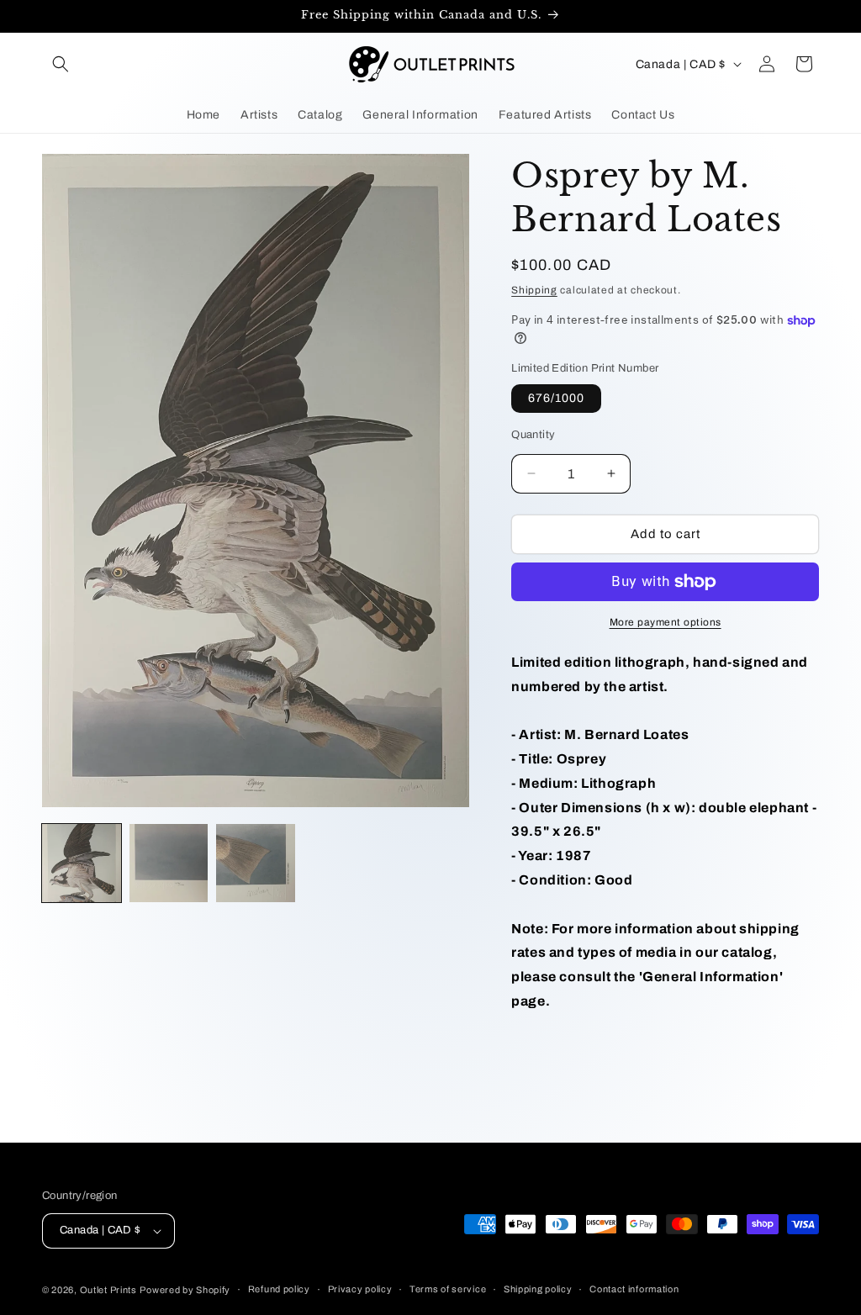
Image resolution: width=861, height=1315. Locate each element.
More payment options (665, 622)
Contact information (634, 1289)
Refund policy (279, 1289)
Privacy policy (360, 1289)
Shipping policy (538, 1289)
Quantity (533, 435)
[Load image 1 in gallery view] (81, 863)
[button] (60, 63)
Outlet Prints (108, 1290)
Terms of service (447, 1289)
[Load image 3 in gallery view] (255, 863)
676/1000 (556, 398)
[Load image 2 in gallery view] (169, 863)
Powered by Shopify (185, 1290)
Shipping (534, 290)
